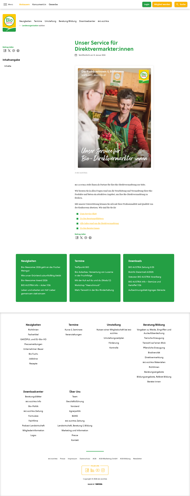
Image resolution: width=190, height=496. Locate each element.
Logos (33, 435)
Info (33, 401)
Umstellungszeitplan (114, 338)
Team (75, 396)
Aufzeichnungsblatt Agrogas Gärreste (146, 290)
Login (146, 4)
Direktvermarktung (154, 357)
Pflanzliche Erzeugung (154, 347)
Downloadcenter (87, 21)
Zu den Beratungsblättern (92, 219)
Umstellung (50, 21)
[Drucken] (90, 237)
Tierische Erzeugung (154, 338)
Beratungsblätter (33, 396)
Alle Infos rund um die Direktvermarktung (99, 223)
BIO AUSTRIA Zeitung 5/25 (141, 267)
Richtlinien (33, 329)
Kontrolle (113, 347)
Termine (38, 21)
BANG (75, 415)
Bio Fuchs (33, 353)
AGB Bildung (125, 458)
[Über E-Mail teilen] (86, 237)
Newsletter (137, 458)
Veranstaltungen (73, 334)
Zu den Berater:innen (90, 228)
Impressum (72, 458)
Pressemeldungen (33, 344)
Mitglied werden (162, 4)
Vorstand (75, 406)
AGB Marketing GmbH (108, 458)
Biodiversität (154, 352)
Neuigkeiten (25, 21)
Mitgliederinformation (33, 430)
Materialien (154, 362)
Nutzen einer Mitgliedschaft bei (114, 331)
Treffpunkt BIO (82, 267)
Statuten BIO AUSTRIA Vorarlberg (144, 276)
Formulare (33, 415)
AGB (94, 458)
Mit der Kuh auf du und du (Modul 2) (93, 280)
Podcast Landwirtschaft (33, 425)
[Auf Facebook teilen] (77, 237)
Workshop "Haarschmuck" (87, 285)
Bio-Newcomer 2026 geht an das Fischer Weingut (40, 269)
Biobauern (24, 4)
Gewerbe (53, 4)
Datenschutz (85, 458)
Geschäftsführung (75, 401)
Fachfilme (33, 420)
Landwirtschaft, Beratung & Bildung (75, 425)
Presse (75, 435)
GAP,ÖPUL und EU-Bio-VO (33, 339)
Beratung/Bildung (68, 21)
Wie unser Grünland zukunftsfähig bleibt (41, 275)
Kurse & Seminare (73, 329)
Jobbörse (33, 358)
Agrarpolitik (75, 411)
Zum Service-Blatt (88, 214)
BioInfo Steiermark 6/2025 (140, 272)
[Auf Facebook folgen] (87, 470)
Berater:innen (154, 381)
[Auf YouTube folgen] (97, 470)
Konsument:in (39, 4)
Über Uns (74, 391)
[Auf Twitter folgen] (92, 470)
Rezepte (33, 363)
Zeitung (33, 411)
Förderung (114, 342)
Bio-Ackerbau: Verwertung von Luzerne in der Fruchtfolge (94, 274)
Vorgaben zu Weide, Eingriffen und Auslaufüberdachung (154, 331)
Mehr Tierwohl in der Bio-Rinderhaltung (94, 290)
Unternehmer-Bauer (33, 349)
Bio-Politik (33, 406)
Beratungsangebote (154, 371)
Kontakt (75, 440)
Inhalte (7, 66)
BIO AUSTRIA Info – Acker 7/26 (35, 285)
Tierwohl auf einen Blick (154, 342)
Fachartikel (33, 334)
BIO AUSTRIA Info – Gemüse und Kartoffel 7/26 (144, 283)
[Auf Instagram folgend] (103, 470)
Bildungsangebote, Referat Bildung (154, 376)
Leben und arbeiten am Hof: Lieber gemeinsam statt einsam (38, 292)
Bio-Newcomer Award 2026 (34, 280)
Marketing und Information (75, 430)
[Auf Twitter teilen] (81, 237)
